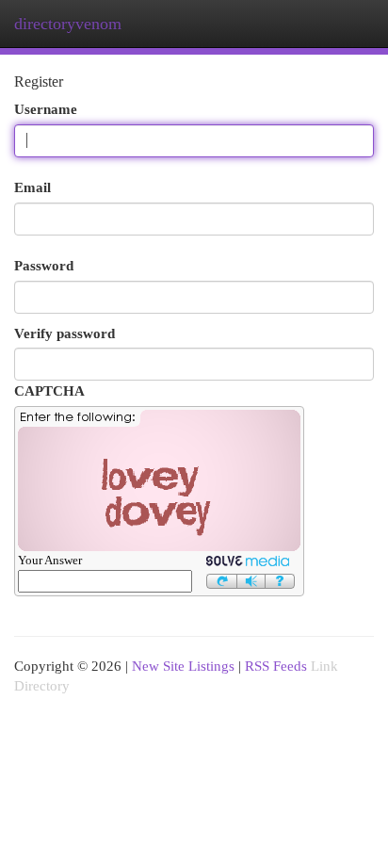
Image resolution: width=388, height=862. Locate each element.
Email (32, 187)
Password (43, 265)
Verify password (64, 333)
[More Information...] (280, 580)
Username (45, 109)
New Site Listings (183, 666)
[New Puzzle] (221, 580)
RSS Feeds (276, 666)
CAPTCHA (49, 390)
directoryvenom (67, 23)
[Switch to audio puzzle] (251, 580)
